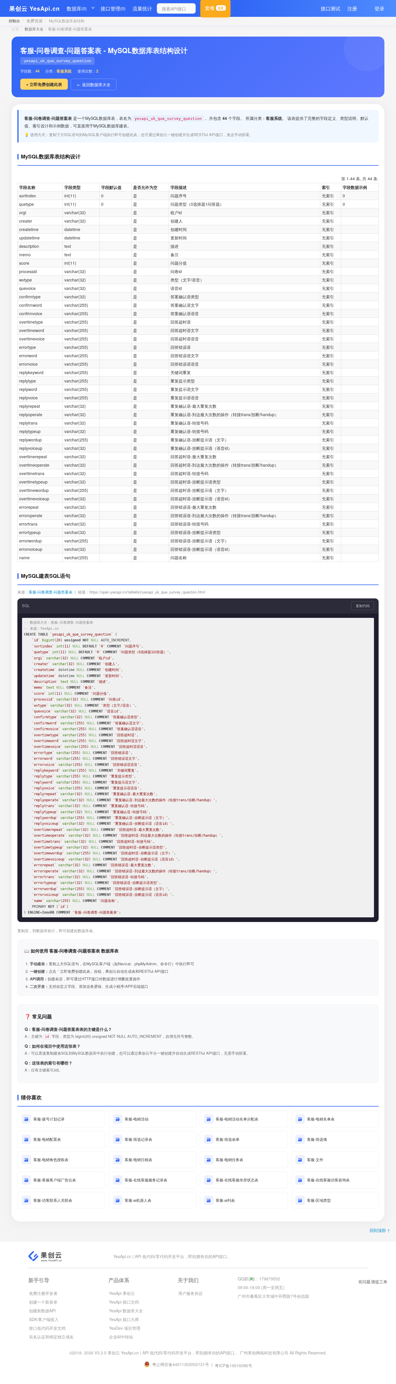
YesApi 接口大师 (124, 1319)
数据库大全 (34, 29)
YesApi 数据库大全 (126, 1310)
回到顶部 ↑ (380, 1230)
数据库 (77, 8)
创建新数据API (42, 1310)
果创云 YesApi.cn (34, 8)
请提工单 (379, 1281)
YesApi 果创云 (122, 1293)
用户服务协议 (190, 1293)
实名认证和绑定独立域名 (51, 1337)
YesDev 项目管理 (124, 1328)
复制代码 (363, 605)
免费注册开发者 (43, 1293)
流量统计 (142, 8)
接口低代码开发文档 (47, 1328)
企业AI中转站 (121, 1337)
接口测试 (330, 8)
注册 (352, 8)
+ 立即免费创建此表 (44, 84)
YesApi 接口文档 (124, 1302)
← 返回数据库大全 (93, 84)
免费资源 (34, 21)
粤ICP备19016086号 (233, 1365)
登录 (379, 8)
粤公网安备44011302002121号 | (183, 1364)
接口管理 (113, 8)
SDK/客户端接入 (44, 1319)
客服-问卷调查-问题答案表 (50, 592)
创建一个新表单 (43, 1302)
